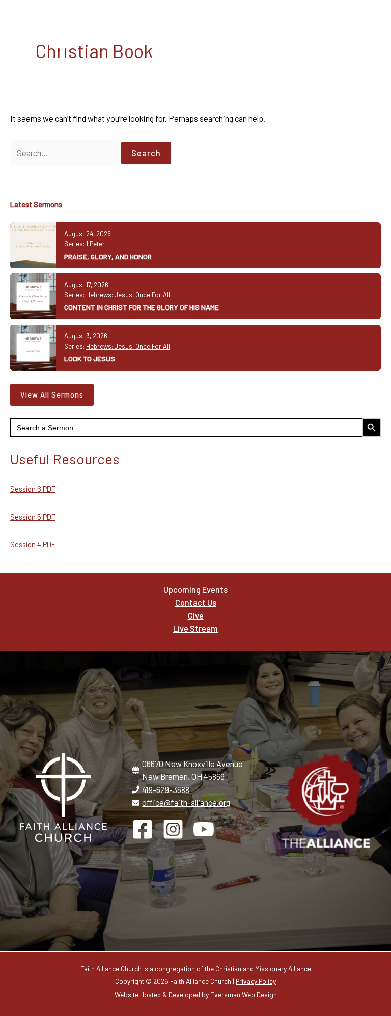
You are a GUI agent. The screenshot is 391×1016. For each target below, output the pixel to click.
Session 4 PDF (32, 544)
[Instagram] (173, 829)
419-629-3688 (165, 790)
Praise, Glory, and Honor (108, 256)
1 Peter (95, 244)
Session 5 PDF (32, 516)
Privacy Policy (256, 981)
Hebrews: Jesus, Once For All (128, 295)
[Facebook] (142, 829)
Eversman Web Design (243, 994)
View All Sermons (51, 394)
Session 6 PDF (32, 488)
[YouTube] (203, 829)
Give (196, 615)
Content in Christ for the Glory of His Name (141, 307)
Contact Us (195, 602)
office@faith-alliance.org (186, 802)
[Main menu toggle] (364, 46)
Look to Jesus (89, 358)
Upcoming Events (195, 590)
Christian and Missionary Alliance (263, 968)
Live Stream (195, 628)
